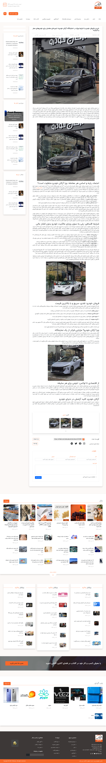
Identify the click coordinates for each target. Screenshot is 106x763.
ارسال (28, 754)
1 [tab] (66, 431)
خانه (100, 19)
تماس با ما (19, 19)
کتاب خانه (36, 19)
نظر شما (95, 463)
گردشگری (56, 19)
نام (96, 456)
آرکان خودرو (39, 188)
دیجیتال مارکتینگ (66, 19)
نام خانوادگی (72, 456)
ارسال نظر (38, 477)
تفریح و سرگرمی (46, 19)
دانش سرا (86, 19)
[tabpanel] (77, 423)
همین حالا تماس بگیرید (16, 663)
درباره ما (28, 19)
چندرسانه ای (78, 19)
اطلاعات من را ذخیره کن (89, 477)
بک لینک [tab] (7, 683)
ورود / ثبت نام (13, 13)
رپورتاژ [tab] (6, 501)
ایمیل (53, 456)
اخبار (94, 19)
